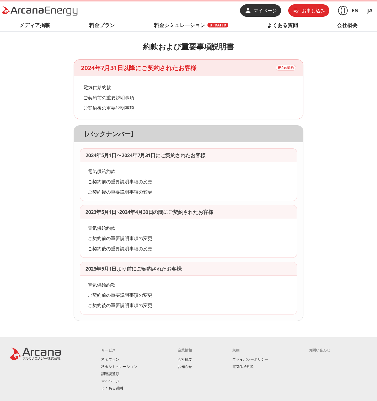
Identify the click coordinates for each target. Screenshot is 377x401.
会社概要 (347, 25)
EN (355, 10)
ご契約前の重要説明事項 (108, 97)
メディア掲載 (34, 25)
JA (370, 10)
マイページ (265, 10)
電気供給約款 (97, 87)
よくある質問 (282, 25)
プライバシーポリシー (250, 359)
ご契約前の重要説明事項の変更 (120, 181)
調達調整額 (110, 373)
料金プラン (102, 25)
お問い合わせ (319, 350)
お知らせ (185, 366)
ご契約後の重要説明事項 (108, 108)
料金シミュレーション (190, 25)
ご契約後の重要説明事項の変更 (120, 192)
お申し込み (313, 10)
